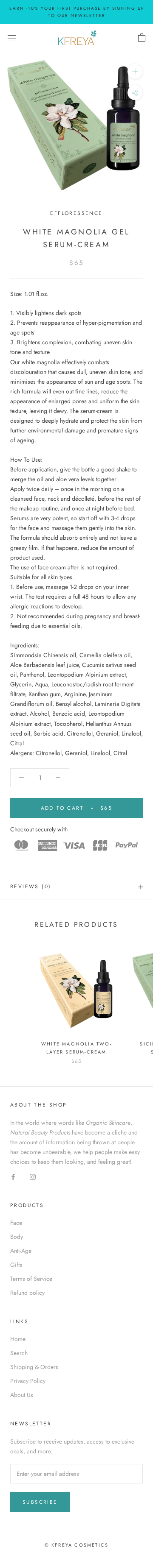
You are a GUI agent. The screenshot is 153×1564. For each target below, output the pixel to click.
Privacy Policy (27, 1381)
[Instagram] (33, 1176)
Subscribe (40, 1502)
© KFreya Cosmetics (77, 1545)
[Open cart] (141, 37)
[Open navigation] (12, 37)
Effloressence (76, 213)
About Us (21, 1395)
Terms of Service (31, 1278)
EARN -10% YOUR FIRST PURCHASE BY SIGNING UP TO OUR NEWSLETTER (76, 12)
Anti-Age (20, 1250)
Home (18, 1339)
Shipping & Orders (34, 1367)
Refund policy (27, 1292)
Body (16, 1236)
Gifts (16, 1264)
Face (16, 1222)
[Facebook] (13, 1176)
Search (19, 1353)
